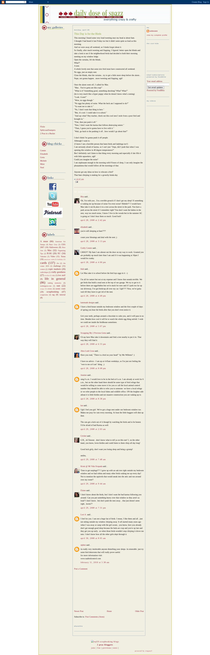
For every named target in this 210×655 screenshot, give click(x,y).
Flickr (42, 127)
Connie (43, 150)
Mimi (42, 164)
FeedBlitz (161, 90)
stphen (83, 545)
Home (109, 611)
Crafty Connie (86, 248)
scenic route (60, 289)
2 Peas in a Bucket (47, 133)
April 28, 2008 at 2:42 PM (93, 220)
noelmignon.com (45, 286)
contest (42, 269)
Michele (43, 161)
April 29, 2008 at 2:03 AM (93, 429)
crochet (46, 275)
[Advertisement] (48, 75)
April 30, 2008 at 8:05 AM (93, 538)
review (50, 289)
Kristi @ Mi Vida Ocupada (91, 466)
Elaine (83, 490)
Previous (107, 648)
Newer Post (78, 611)
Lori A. (84, 515)
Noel (42, 167)
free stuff (61, 275)
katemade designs (88, 303)
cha (58, 263)
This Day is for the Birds (87, 33)
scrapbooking (53, 291)
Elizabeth (44, 154)
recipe (42, 289)
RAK (49, 253)
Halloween (53, 247)
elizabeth (84, 227)
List (98, 648)
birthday (60, 259)
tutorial (62, 295)
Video (52, 256)
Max (49, 250)
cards (43, 263)
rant (58, 285)
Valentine (43, 257)
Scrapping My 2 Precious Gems (93, 333)
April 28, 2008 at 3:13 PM (93, 241)
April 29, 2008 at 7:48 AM (93, 459)
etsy (53, 275)
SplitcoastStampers (47, 130)
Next (115, 648)
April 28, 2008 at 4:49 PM (93, 296)
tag (53, 295)
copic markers (54, 269)
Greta (42, 157)
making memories (54, 283)
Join (93, 648)
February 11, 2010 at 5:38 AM (95, 562)
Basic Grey (53, 245)
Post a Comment (80, 569)
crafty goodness (58, 272)
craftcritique (44, 272)
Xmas (63, 256)
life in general (55, 278)
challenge (57, 266)
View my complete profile (157, 35)
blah (82, 269)
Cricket (83, 436)
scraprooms (44, 295)
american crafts (49, 259)
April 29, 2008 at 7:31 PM (93, 508)
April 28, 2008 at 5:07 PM (93, 326)
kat (82, 405)
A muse (44, 241)
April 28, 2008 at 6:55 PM (93, 344)
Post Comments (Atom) (94, 617)
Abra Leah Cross (87, 351)
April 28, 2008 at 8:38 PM (93, 399)
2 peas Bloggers (105, 645)
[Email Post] (76, 181)
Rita (82, 197)
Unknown (154, 31)
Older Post (139, 611)
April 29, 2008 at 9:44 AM (93, 484)
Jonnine (84, 375)
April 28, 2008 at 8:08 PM (93, 368)
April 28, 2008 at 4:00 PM (93, 262)
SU (59, 253)
